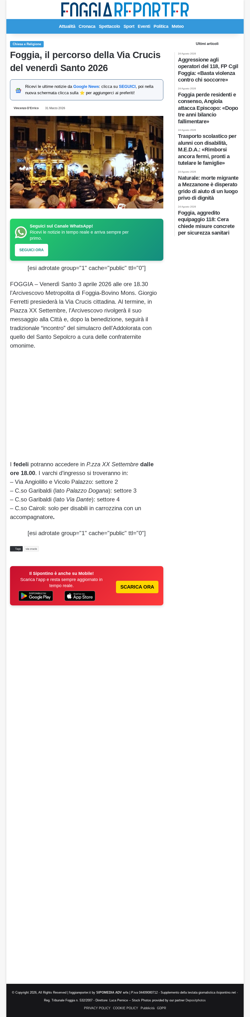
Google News (86, 86)
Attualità (67, 26)
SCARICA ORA (137, 587)
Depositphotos (196, 1000)
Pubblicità (148, 1008)
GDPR (161, 1008)
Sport (129, 26)
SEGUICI (127, 86)
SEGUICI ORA (31, 250)
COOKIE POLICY (125, 1008)
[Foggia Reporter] (125, 9)
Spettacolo (109, 26)
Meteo (178, 26)
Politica (161, 26)
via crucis (31, 548)
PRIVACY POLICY (97, 1008)
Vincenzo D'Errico (26, 108)
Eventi (144, 26)
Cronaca (87, 26)
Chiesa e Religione (27, 44)
